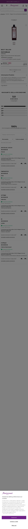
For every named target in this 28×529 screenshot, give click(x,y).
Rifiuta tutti (14, 525)
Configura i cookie (14, 521)
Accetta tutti (14, 517)
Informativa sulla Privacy (8, 513)
